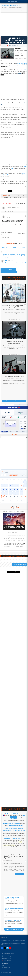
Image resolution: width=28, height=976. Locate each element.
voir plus (5, 257)
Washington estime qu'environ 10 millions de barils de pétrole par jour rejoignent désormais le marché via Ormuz (14, 830)
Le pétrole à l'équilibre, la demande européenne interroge (14, 40)
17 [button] (3, 492)
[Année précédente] (2, 475)
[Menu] (25, 1)
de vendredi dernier (12, 823)
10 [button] (3, 489)
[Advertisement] (14, 24)
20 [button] (14, 492)
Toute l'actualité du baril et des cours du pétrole (14, 401)
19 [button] (10, 492)
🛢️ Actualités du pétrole (15, 5)
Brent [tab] (7, 404)
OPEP (25, 166)
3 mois (10, 431)
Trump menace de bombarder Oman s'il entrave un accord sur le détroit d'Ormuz (14, 528)
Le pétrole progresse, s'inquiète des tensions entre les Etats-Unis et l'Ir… (14, 544)
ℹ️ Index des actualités (6, 956)
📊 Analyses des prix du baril (8, 958)
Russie (8, 174)
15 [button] (21, 489)
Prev (3, 305)
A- (25, 10)
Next (25, 305)
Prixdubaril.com (5, 5)
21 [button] (17, 492)
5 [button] (10, 485)
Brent (25, 63)
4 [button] (6, 485)
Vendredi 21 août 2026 (11, 813)
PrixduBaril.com (5, 972)
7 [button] (17, 485)
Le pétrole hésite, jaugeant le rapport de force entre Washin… (14, 377)
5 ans (23, 431)
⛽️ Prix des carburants (6, 960)
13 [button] (14, 489)
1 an (17, 431)
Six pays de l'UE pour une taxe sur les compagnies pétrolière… (14, 306)
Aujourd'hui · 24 (13, 475)
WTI (25, 70)
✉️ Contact (4, 965)
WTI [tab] (20, 404)
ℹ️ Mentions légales (6, 967)
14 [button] (17, 489)
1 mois (4, 431)
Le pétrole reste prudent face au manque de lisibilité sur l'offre (15, 536)
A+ (21, 10)
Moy (22, 428)
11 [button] (6, 489)
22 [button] (21, 492)
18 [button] (6, 492)
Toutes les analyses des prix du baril (15, 929)
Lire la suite (19, 874)
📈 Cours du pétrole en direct (8, 953)
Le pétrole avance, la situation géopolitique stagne (14, 342)
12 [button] (10, 489)
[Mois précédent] (5, 475)
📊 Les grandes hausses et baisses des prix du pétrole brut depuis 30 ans (13, 856)
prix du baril (20, 63)
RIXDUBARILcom (7, 938)
